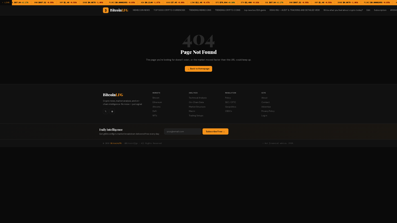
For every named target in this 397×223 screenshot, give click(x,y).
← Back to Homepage (198, 68)
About (264, 97)
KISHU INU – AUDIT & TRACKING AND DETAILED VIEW (295, 10)
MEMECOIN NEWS (141, 10)
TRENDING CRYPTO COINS (227, 10)
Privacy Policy (267, 111)
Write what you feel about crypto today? (343, 10)
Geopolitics (230, 106)
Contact (265, 102)
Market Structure (197, 106)
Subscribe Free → (215, 131)
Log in (264, 115)
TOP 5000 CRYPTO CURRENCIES (169, 10)
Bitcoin (113, 94)
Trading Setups (196, 115)
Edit (368, 10)
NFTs (155, 115)
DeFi (155, 111)
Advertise (266, 106)
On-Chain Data (196, 102)
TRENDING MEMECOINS (200, 10)
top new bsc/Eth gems (255, 10)
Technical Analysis (198, 97)
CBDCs (228, 111)
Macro (192, 111)
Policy (228, 97)
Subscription (380, 10)
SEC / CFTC (230, 102)
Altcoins (157, 106)
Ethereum (157, 102)
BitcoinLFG (116, 143)
